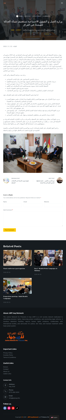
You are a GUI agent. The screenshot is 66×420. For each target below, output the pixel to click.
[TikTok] (17, 408)
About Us (6, 371)
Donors (5, 367)
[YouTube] (13, 408)
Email (25, 202)
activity (34, 16)
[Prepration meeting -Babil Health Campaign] (17, 286)
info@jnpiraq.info (14, 398)
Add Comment (8, 210)
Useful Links (7, 373)
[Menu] (62, 3)
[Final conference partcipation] (17, 258)
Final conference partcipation (14, 268)
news (39, 16)
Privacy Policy (7, 353)
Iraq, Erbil (12, 386)
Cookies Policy (8, 355)
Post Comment (9, 230)
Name (5, 202)
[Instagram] (9, 408)
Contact (6, 369)
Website (46, 202)
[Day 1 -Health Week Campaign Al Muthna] (48, 258)
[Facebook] (5, 408)
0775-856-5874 (14, 392)
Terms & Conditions (9, 357)
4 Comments (46, 16)
